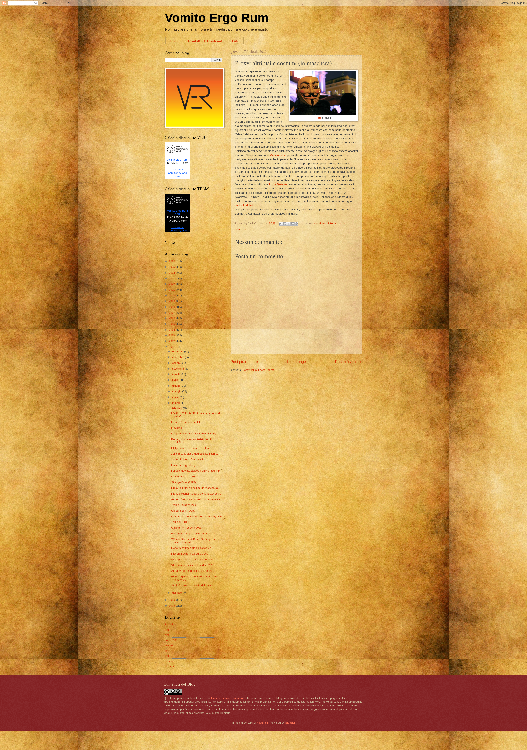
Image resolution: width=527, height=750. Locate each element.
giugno (176, 385)
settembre (178, 368)
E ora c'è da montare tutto (186, 422)
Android (169, 624)
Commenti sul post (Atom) (258, 369)
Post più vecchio (348, 362)
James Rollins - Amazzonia (187, 459)
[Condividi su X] (289, 224)
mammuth (263, 722)
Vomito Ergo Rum (216, 18)
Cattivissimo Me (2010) (184, 476)
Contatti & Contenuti (206, 41)
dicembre (178, 351)
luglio (176, 379)
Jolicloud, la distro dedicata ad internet (194, 453)
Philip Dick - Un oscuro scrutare (190, 448)
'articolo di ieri (244, 205)
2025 (172, 266)
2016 (172, 318)
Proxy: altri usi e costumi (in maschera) (194, 487)
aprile (176, 397)
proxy (341, 223)
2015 (172, 323)
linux (167, 655)
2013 (172, 335)
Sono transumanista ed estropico (191, 547)
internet (332, 223)
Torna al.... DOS (180, 522)
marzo (176, 402)
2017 (172, 312)
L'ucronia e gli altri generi (186, 465)
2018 (172, 306)
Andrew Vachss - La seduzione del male (195, 499)
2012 (172, 341)
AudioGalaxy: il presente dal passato (193, 585)
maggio (177, 391)
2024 (172, 272)
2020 (172, 295)
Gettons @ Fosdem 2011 (186, 527)
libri (167, 650)
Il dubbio (176, 427)
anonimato (320, 223)
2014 (172, 329)
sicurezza (240, 229)
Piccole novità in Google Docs (189, 553)
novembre (178, 357)
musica (169, 661)
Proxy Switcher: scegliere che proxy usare (196, 493)
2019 (172, 301)
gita (167, 634)
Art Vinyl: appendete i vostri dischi (191, 570)
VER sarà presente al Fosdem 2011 (192, 565)
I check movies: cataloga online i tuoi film (195, 470)
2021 (172, 289)
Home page (296, 362)
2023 (172, 278)
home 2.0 (170, 640)
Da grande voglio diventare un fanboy (193, 433)
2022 (172, 284)
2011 (172, 346)
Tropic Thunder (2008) (184, 504)
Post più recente (244, 362)
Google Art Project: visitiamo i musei (193, 533)
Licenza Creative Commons (227, 698)
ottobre (176, 362)
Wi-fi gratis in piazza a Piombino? (191, 559)
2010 (172, 599)
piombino (170, 666)
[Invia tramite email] (281, 224)
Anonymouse (278, 155)
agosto (176, 374)
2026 (172, 261)
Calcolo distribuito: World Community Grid (196, 516)
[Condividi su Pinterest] (296, 224)
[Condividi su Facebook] (292, 224)
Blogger (290, 722)
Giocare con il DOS (183, 510)
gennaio (177, 592)
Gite (235, 41)
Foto (318, 118)
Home (175, 41)
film (167, 629)
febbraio (177, 408)
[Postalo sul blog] (285, 224)
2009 (172, 605)
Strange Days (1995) (183, 482)
